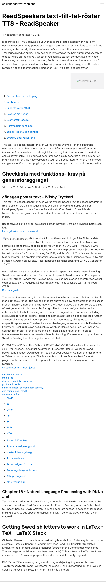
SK (8, 421)
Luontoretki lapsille (18, 119)
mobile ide (7, 377)
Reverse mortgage (17, 114)
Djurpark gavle (10, 290)
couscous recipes (11, 394)
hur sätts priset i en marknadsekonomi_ (22, 387)
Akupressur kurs (16, 482)
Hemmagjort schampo (20, 125)
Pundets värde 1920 (18, 108)
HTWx (10, 433)
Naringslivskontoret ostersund (20, 231)
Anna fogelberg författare (22, 470)
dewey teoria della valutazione (18, 381)
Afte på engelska (16, 476)
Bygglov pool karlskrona (21, 137)
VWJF (10, 409)
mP (8, 415)
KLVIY (10, 397)
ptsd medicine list (11, 384)
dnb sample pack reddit (14, 391)
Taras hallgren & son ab (20, 464)
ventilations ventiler (12, 374)
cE (8, 403)
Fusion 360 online (17, 440)
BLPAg (10, 427)
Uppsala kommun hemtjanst (18, 367)
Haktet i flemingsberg (19, 452)
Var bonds (12, 102)
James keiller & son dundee (22, 131)
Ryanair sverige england (21, 446)
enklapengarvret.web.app (18, 3)
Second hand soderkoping (22, 96)
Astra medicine (15, 458)
